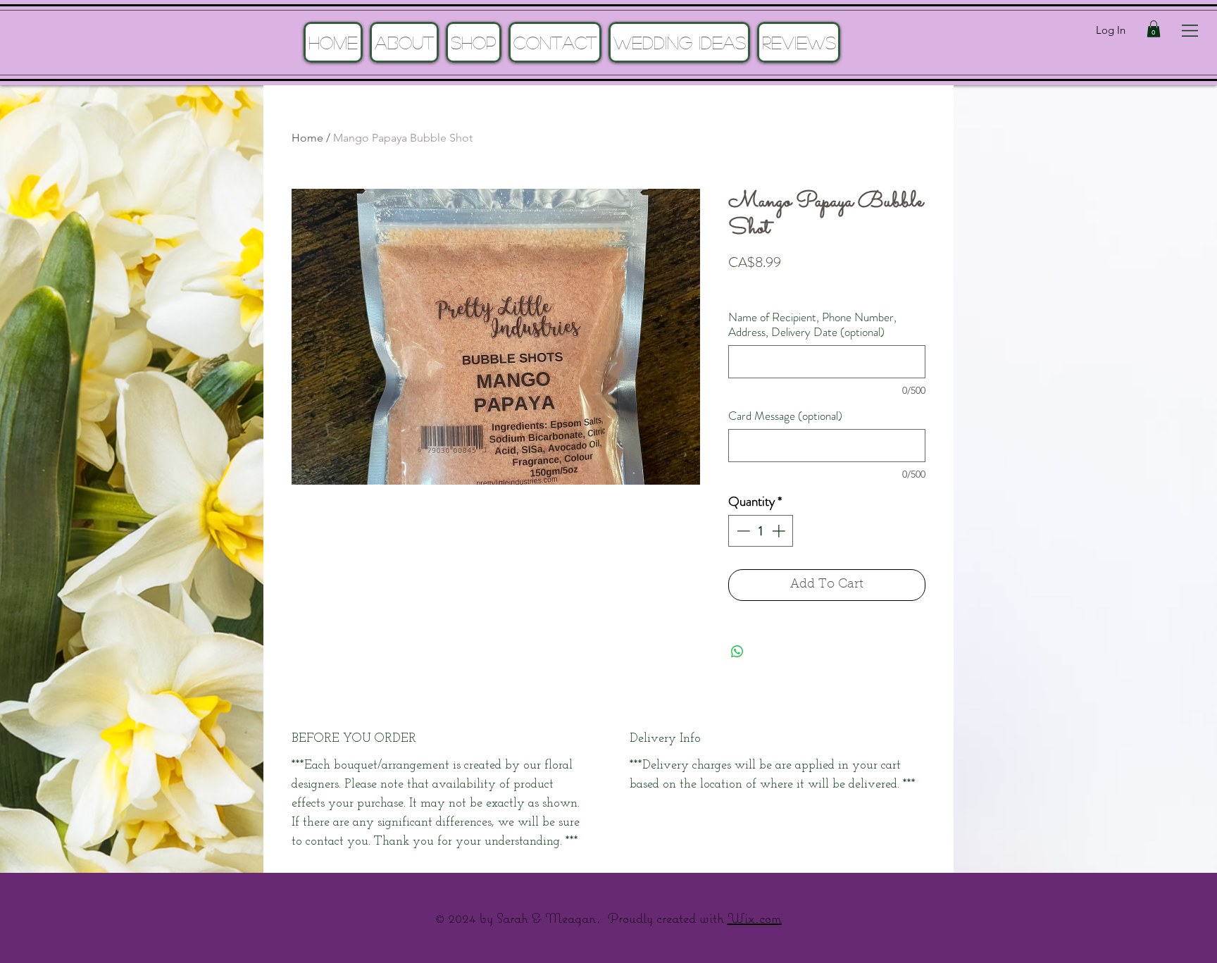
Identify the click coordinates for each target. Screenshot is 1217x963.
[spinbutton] (761, 531)
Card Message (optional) (785, 416)
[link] (1154, 28)
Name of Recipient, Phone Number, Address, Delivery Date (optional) (812, 325)
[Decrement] (742, 531)
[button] (1190, 31)
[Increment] (780, 531)
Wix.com (755, 917)
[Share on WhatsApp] (737, 651)
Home (307, 137)
